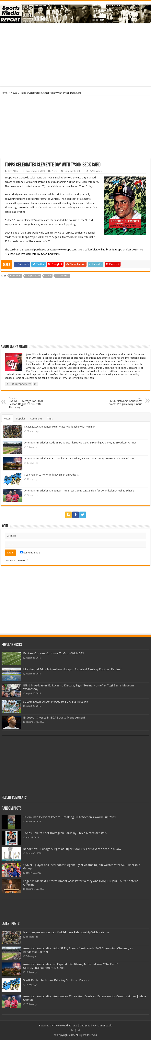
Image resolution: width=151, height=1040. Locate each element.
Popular (20, 418)
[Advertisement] (75, 54)
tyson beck (62, 275)
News (14, 92)
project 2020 (33, 275)
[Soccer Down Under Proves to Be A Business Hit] (11, 706)
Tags (50, 418)
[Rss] (68, 515)
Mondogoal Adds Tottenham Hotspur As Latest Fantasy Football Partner (72, 669)
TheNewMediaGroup (65, 1025)
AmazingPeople (103, 1025)
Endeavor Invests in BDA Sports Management (54, 717)
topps (48, 275)
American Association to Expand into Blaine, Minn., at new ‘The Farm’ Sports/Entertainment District (79, 458)
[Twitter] (82, 515)
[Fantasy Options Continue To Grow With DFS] (11, 658)
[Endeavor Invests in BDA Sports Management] (11, 722)
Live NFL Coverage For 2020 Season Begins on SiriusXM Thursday (26, 403)
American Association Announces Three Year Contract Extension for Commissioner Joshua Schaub (79, 490)
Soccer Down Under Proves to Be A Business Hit (55, 701)
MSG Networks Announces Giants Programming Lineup (125, 401)
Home (4, 92)
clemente (15, 275)
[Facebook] (75, 515)
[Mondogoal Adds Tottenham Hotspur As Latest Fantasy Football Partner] (11, 674)
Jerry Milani (13, 171)
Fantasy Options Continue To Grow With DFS (53, 653)
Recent (7, 418)
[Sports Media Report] (75, 13)
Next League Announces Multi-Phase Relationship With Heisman (59, 426)
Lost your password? (17, 560)
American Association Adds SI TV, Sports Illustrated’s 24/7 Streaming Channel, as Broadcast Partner (80, 442)
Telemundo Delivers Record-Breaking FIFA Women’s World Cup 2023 (69, 817)
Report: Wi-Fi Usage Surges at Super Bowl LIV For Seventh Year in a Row (72, 849)
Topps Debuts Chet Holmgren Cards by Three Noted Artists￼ (65, 833)
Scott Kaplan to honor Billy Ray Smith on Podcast (51, 474)
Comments (36, 418)
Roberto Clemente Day (73, 177)
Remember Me (31, 552)
